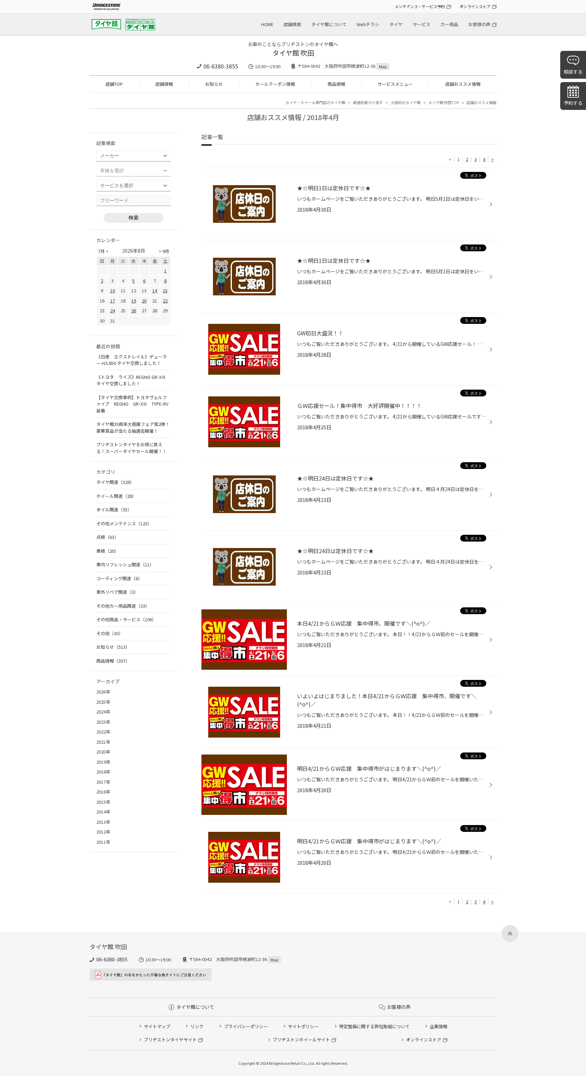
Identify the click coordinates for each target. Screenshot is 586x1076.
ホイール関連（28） (116, 496)
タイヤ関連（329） (115, 482)
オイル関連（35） (114, 509)
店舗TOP (114, 84)
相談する (573, 71)
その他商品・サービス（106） (126, 619)
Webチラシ (368, 24)
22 (165, 300)
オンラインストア (475, 6)
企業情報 (438, 1026)
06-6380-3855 (220, 66)
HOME (267, 24)
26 (133, 310)
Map (383, 66)
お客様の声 (479, 24)
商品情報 (336, 84)
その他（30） (109, 633)
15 (165, 290)
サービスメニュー (395, 84)
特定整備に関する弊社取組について (374, 1026)
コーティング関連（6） (119, 578)
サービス (421, 24)
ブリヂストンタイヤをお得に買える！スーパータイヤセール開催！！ (131, 447)
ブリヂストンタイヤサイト (170, 1039)
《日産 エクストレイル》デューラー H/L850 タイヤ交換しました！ (131, 360)
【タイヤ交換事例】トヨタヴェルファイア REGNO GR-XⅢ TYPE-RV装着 (132, 404)
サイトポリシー (303, 1026)
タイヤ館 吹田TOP (443, 102)
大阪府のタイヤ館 (406, 102)
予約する (573, 102)
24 (112, 310)
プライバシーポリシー (246, 1026)
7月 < (103, 251)
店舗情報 (164, 84)
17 (112, 300)
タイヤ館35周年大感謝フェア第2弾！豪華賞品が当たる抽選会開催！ (133, 427)
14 (154, 290)
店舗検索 (292, 24)
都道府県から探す (368, 102)
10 (112, 290)
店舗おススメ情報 (463, 84)
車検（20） (107, 551)
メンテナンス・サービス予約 (420, 6)
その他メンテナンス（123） (124, 523)
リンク (196, 1026)
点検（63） (107, 537)
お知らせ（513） (113, 647)
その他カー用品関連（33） (123, 606)
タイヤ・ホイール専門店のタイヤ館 (315, 102)
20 (144, 300)
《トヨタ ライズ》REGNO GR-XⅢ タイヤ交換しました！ (131, 380)
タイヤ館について (329, 24)
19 (133, 300)
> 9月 (164, 251)
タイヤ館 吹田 (293, 53)
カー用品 (449, 24)
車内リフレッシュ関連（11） (125, 564)
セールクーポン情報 (275, 84)
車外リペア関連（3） (117, 592)
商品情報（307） (113, 661)
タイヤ (396, 24)
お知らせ (214, 84)
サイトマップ (157, 1026)
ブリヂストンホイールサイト (301, 1039)
